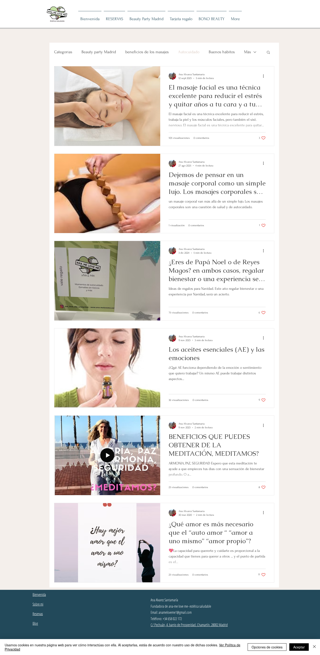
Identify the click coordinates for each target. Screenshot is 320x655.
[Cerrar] (314, 647)
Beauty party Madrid (99, 52)
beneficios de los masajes (147, 52)
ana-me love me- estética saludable (190, 606)
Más (247, 52)
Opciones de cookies (267, 647)
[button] (268, 52)
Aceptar (299, 647)
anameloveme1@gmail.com (175, 612)
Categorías (63, 52)
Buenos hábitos (222, 52)
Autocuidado (188, 52)
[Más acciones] (265, 76)
